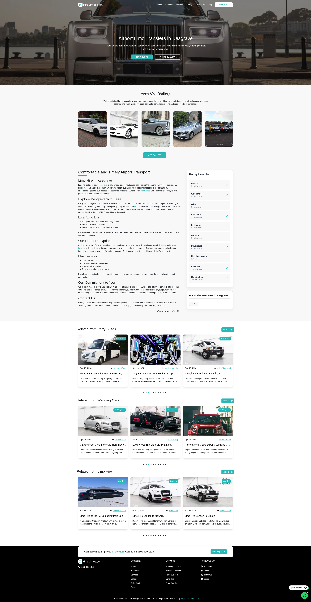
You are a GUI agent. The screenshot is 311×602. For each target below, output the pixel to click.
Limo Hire (122, 481)
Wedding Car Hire (173, 567)
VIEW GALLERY (154, 155)
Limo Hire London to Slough (149, 516)
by (118, 368)
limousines (145, 191)
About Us (169, 5)
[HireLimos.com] (90, 5)
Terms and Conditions (189, 598)
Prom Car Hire (172, 583)
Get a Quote (200, 5)
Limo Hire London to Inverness (202, 516)
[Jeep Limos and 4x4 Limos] (156, 129)
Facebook (208, 567)
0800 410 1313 (225, 5)
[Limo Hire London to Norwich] (104, 492)
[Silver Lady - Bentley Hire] (92, 129)
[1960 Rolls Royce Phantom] (187, 129)
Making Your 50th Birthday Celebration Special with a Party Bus (205, 374)
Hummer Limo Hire (174, 571)
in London (118, 551)
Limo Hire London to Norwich (96, 516)
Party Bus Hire (172, 575)
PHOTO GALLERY (167, 57)
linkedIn (207, 579)
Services (179, 5)
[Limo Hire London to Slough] (157, 492)
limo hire (138, 206)
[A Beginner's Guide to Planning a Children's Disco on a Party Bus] (155, 350)
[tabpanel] (103, 361)
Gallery (189, 5)
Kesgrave (103, 185)
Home (159, 5)
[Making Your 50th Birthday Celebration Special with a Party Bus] (208, 350)
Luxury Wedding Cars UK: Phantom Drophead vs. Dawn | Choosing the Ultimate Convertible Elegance (99, 445)
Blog (210, 5)
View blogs (228, 330)
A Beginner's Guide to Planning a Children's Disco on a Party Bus (150, 374)
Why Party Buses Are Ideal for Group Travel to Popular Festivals (100, 374)
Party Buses (120, 339)
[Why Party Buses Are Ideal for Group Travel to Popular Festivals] (103, 350)
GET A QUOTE (142, 57)
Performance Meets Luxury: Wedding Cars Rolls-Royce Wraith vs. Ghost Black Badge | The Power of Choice (155, 445)
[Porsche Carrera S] (219, 129)
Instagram (208, 575)
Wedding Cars (119, 410)
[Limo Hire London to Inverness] (209, 492)
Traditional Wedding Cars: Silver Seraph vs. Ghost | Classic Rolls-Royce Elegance (207, 445)
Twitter (206, 571)
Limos (85, 188)
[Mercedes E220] (124, 129)
